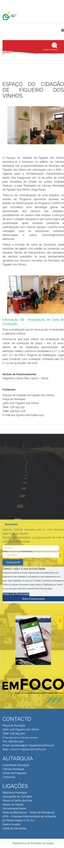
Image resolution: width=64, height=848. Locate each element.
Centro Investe (11, 824)
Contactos (8, 777)
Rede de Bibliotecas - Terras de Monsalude (28, 812)
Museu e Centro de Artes (17, 800)
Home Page (13, 3)
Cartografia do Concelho (17, 796)
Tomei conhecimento (33, 598)
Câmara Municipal (13, 769)
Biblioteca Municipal (14, 792)
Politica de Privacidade (15, 594)
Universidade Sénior (14, 808)
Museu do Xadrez (13, 804)
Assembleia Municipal (15, 765)
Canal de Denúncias (14, 828)
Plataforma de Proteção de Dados (33, 843)
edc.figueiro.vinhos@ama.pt (27, 415)
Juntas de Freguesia (14, 773)
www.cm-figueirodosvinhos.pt (28, 749)
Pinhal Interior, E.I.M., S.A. (20, 820)
